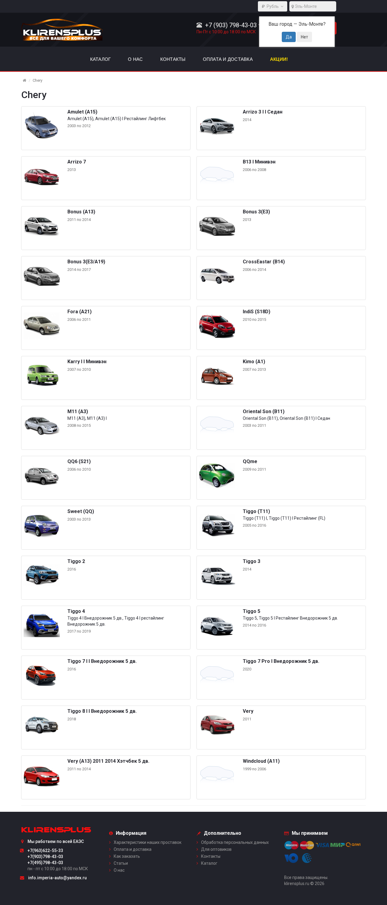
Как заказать (127, 856)
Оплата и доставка (132, 849)
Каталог (209, 863)
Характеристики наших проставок (147, 842)
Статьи (121, 863)
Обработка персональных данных (235, 842)
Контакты (210, 856)
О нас (119, 870)
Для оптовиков (216, 849)
